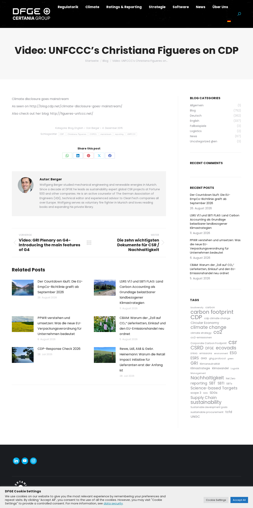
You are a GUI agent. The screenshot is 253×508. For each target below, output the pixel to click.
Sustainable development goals (209, 407)
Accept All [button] (239, 500)
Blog (71, 128)
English (79, 128)
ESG (233, 353)
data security (113, 503)
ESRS (195, 358)
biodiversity (197, 307)
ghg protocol (217, 358)
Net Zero (230, 378)
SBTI (221, 383)
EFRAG (194, 353)
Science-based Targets (214, 388)
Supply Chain (204, 398)
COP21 (93, 134)
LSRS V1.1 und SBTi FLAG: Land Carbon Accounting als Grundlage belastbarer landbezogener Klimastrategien (141, 292)
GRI (194, 363)
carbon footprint (212, 312)
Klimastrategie (200, 368)
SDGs (213, 393)
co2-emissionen (201, 337)
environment (221, 353)
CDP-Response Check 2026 (59, 348)
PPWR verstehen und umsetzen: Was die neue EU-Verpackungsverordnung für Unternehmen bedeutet (60, 326)
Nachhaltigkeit (207, 378)
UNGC (195, 417)
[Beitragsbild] (23, 288)
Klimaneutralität (210, 363)
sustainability (206, 402)
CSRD (197, 348)
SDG (205, 393)
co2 (217, 332)
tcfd (228, 412)
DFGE (209, 348)
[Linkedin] (16, 461)
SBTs (229, 383)
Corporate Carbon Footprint (209, 343)
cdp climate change (217, 318)
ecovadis (226, 348)
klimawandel (220, 368)
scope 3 (196, 393)
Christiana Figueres (77, 134)
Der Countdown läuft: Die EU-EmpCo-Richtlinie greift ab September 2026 (60, 286)
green (231, 358)
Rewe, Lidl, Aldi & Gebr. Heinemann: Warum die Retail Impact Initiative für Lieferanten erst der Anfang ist (142, 359)
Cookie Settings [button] (216, 500)
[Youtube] (25, 461)
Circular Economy (205, 323)
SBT (212, 383)
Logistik (235, 368)
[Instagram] (33, 461)
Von (92, 128)
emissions (205, 353)
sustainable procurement (207, 412)
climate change (208, 327)
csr (232, 342)
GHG (204, 358)
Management (198, 373)
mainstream (105, 134)
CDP (62, 134)
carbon (210, 307)
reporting (119, 134)
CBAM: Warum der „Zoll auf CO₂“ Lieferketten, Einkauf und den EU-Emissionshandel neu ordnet (143, 326)
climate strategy (201, 333)
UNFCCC (131, 134)
